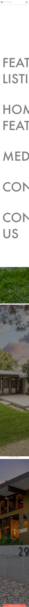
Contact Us (15, 225)
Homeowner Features (15, 117)
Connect (15, 187)
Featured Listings (15, 70)
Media (15, 156)
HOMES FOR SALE (14, 605)
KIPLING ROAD (14, 457)
